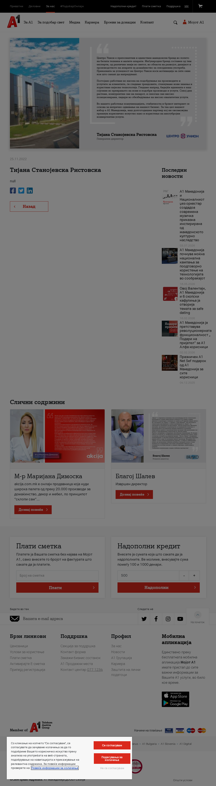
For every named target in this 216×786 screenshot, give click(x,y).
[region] (69, 758)
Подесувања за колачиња (112, 758)
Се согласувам (112, 745)
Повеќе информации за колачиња (54, 768)
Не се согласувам (112, 768)
